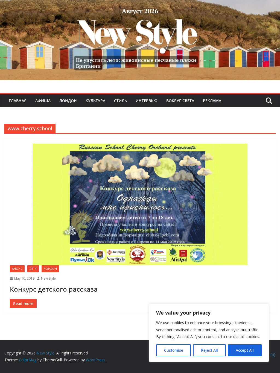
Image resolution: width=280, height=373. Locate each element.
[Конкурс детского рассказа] (140, 204)
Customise (173, 350)
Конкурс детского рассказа (54, 289)
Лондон (68, 100)
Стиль (120, 100)
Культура (95, 100)
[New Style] (140, 5)
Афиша (43, 100)
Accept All (245, 350)
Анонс (17, 269)
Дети (33, 269)
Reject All (209, 350)
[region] (209, 333)
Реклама (212, 100)
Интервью (147, 100)
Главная (18, 100)
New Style (48, 278)
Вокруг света (180, 100)
